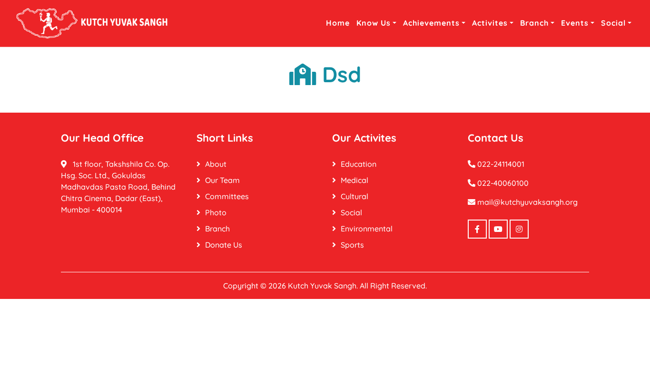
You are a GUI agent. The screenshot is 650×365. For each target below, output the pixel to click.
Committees (227, 196)
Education (358, 164)
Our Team (222, 180)
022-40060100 (502, 183)
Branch (534, 23)
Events (575, 23)
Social (613, 23)
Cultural (354, 196)
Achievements (431, 23)
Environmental (367, 228)
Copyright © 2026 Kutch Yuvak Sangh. (290, 285)
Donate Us (223, 245)
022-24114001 (499, 164)
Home (338, 23)
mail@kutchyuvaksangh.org (526, 202)
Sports (352, 245)
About (216, 164)
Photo (216, 212)
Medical (354, 180)
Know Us (373, 23)
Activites (490, 23)
